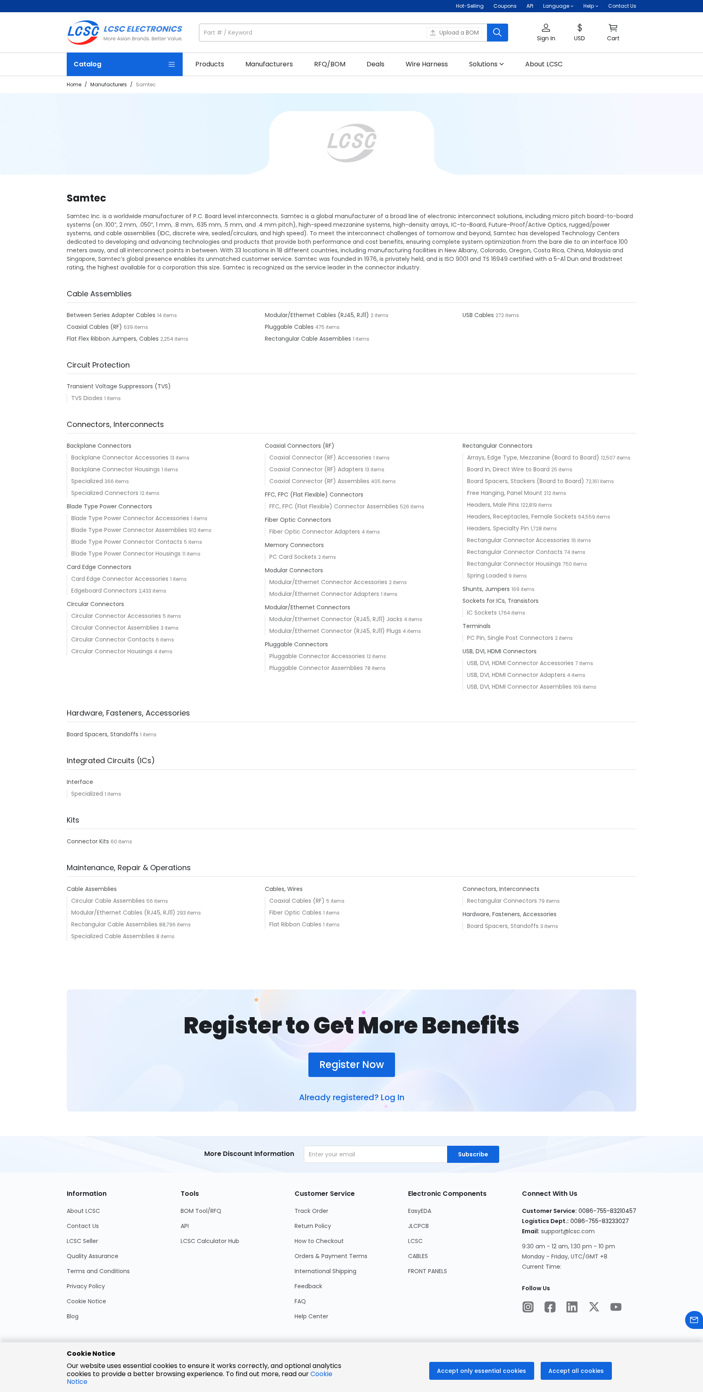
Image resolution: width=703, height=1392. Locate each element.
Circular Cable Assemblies (108, 901)
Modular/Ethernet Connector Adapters (325, 594)
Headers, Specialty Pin (499, 528)
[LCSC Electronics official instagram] (528, 1308)
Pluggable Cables (290, 327)
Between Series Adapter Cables (112, 315)
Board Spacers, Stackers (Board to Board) (526, 481)
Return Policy (313, 1226)
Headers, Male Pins (494, 505)
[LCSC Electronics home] (125, 32)
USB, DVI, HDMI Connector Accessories (521, 663)
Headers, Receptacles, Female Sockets (522, 516)
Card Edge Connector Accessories (120, 579)
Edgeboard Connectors (105, 591)
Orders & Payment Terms (331, 1256)
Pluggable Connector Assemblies (317, 668)
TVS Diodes (87, 398)
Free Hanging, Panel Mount (505, 493)
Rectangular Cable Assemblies (309, 339)
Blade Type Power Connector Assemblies (130, 530)
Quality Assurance (92, 1256)
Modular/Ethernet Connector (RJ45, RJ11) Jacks (336, 619)
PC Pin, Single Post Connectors (511, 638)
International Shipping (325, 1271)
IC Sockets (482, 612)
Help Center (311, 1316)
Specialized (88, 481)
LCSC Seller (82, 1241)
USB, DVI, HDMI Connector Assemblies (520, 687)
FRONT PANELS (427, 1271)
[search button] (497, 33)
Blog (73, 1316)
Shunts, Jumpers (487, 589)
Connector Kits (89, 841)
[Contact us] (694, 1321)
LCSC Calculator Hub (210, 1241)
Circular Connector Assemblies (116, 628)
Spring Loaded (488, 575)
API (529, 5)
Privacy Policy (86, 1286)
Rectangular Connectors (503, 901)
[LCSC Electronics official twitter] (594, 1308)
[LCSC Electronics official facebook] (550, 1308)
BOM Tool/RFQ (201, 1211)
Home (74, 84)
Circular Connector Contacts (113, 639)
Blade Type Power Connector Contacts (127, 542)
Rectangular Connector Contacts (515, 552)
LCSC (415, 1241)
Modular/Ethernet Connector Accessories (329, 582)
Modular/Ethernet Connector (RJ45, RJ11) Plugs (336, 631)
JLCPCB (418, 1226)
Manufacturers (108, 84)
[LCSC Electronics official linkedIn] (572, 1308)
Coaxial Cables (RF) (95, 327)
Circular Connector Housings (112, 651)
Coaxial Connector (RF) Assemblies (320, 481)
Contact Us (622, 5)
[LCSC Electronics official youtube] (616, 1308)
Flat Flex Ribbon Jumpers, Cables (113, 339)
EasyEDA (419, 1211)
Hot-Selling (470, 5)
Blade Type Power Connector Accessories (131, 518)
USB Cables (479, 315)
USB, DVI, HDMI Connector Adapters (517, 675)
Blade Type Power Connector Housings (126, 553)
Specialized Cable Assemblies (113, 936)
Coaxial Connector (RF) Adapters (317, 469)
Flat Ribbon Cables (296, 924)
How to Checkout (319, 1241)
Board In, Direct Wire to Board (509, 469)
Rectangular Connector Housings (515, 564)
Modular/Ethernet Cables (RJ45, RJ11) (318, 315)
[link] (209, 64)
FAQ (300, 1301)
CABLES (418, 1256)
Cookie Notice (86, 1301)
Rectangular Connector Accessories (519, 540)
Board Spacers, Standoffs (103, 734)
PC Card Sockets (293, 557)
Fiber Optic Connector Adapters (315, 531)
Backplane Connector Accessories (120, 457)
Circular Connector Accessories (117, 616)
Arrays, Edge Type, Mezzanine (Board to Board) (534, 457)
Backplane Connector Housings (116, 469)
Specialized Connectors (105, 493)
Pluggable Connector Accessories (318, 656)
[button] (353, 33)
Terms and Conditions (98, 1271)
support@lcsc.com (568, 1231)
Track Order (311, 1211)
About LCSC (83, 1211)
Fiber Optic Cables (296, 912)
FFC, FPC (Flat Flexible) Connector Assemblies (334, 506)
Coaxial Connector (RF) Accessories (321, 457)
